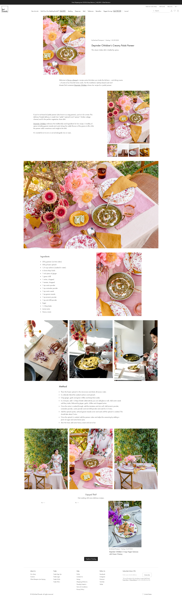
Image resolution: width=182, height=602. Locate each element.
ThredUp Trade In (81, 584)
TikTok (101, 584)
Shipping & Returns (82, 582)
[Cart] (177, 10)
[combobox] (161, 10)
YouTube (102, 582)
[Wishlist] (174, 10)
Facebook (102, 574)
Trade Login (56, 577)
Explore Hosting (91, 559)
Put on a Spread (72, 80)
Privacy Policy (80, 589)
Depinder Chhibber (80, 85)
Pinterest (102, 579)
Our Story (33, 574)
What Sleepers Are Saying (37, 579)
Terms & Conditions (82, 587)
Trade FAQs (56, 579)
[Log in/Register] (171, 10)
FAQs (78, 574)
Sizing (78, 579)
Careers (32, 577)
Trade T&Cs (56, 582)
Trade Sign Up (57, 574)
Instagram (102, 577)
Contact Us (80, 577)
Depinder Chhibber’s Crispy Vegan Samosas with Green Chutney (123, 553)
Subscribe (147, 575)
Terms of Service (133, 580)
